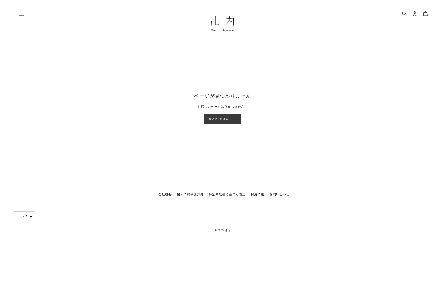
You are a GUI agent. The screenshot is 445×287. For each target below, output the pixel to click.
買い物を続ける (218, 118)
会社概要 (165, 194)
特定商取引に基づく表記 (227, 194)
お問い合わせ (279, 194)
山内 (227, 230)
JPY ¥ (23, 216)
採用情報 (257, 194)
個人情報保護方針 (190, 194)
